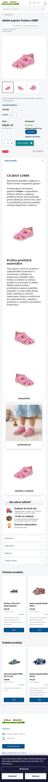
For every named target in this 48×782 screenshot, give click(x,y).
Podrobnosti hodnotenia (30, 25)
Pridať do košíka (22, 143)
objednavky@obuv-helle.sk (16, 734)
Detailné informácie (9, 105)
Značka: (7, 31)
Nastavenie (24, 769)
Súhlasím (35, 776)
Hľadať (43, 9)
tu (11, 764)
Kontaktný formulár (13, 746)
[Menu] (45, 3)
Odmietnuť (12, 776)
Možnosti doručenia (32, 136)
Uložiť (6, 151)
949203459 (11, 738)
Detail (14, 630)
